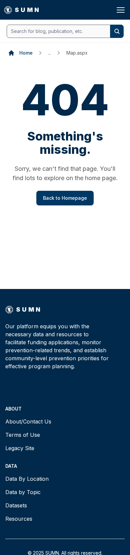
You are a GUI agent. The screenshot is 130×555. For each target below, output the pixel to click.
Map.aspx (77, 53)
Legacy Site (19, 448)
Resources (18, 518)
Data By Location (27, 478)
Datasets (16, 505)
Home (26, 53)
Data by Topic (23, 492)
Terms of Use (22, 434)
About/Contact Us (28, 421)
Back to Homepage (65, 198)
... (49, 53)
